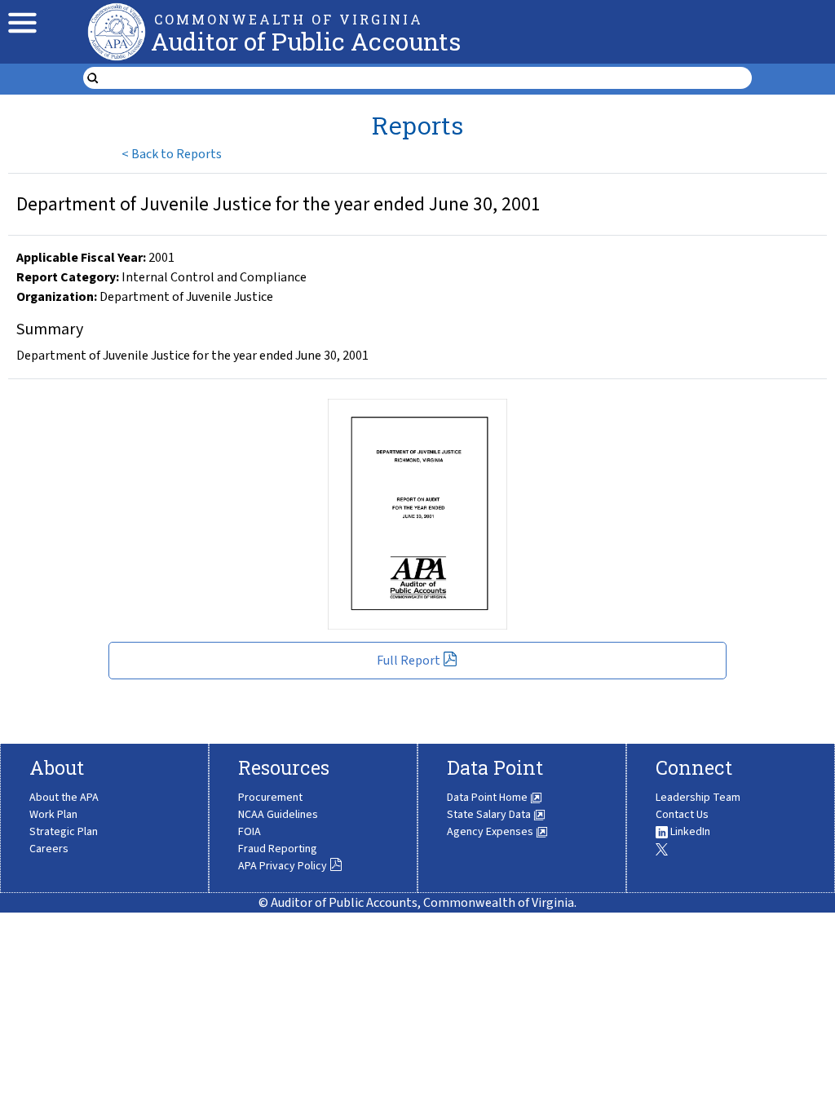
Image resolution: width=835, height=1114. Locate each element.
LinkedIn (689, 832)
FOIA (249, 832)
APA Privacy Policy (282, 866)
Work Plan (53, 815)
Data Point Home (488, 797)
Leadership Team (698, 797)
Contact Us (682, 815)
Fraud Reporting (277, 849)
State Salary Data (490, 815)
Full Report (408, 661)
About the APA (64, 797)
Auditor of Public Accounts (306, 41)
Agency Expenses (491, 832)
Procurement (270, 797)
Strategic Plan (63, 832)
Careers (48, 849)
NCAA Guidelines (278, 815)
